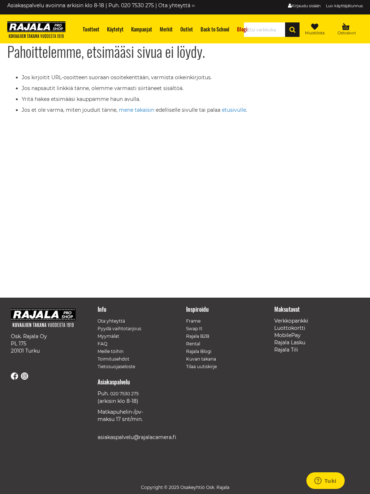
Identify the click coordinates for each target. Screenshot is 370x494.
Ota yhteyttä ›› (176, 5)
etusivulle (234, 110)
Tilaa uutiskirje (201, 366)
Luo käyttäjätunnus (344, 5)
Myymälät (108, 336)
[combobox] (266, 29)
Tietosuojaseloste (116, 366)
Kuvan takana (201, 359)
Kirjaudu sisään (306, 5)
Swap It (194, 328)
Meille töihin (111, 351)
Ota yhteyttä (111, 321)
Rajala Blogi (198, 351)
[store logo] (39, 30)
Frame (193, 321)
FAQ (102, 343)
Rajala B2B (197, 336)
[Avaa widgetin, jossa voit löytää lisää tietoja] (325, 481)
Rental (193, 343)
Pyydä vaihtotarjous (119, 328)
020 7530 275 (124, 393)
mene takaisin (137, 110)
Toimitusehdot (113, 359)
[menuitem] (91, 29)
